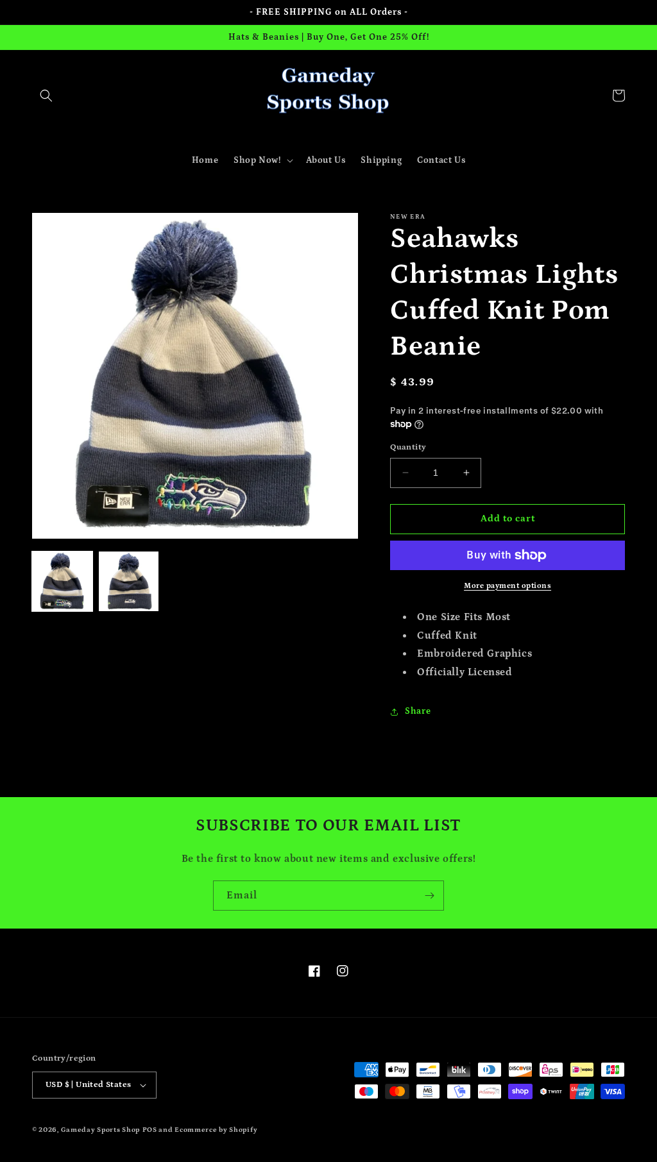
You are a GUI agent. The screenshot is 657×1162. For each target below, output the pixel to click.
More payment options (507, 586)
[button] (46, 95)
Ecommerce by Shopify (216, 1130)
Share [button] (418, 711)
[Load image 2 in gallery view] (129, 582)
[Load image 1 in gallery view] (62, 582)
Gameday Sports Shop (100, 1130)
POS (149, 1130)
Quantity (408, 447)
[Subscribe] (429, 895)
